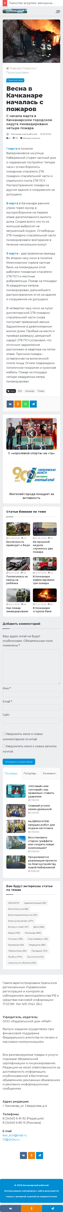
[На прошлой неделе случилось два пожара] (45, 529)
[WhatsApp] (25, 404)
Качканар (29, 391)
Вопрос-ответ (18, 926)
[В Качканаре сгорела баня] (45, 595)
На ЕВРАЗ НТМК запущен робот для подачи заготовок (41, 825)
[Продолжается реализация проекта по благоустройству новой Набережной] (16, 862)
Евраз (14, 932)
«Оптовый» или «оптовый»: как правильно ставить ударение (41, 791)
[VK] (10, 404)
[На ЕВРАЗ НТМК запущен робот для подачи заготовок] (16, 826)
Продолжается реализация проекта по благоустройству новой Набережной (42, 862)
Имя (7, 688)
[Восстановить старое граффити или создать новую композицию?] (16, 842)
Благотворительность (22, 915)
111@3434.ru (11, 1139)
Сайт (6, 714)
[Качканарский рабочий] (15, 11)
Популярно (31, 773)
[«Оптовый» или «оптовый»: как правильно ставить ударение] (16, 791)
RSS (20, 391)
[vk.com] (23, 1155)
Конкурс (15, 938)
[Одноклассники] (17, 404)
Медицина (37, 944)
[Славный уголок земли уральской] (16, 810)
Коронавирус (38, 938)
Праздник (39, 950)
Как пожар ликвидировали (17, 609)
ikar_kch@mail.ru (15, 1135)
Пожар (41, 391)
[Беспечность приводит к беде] (18, 529)
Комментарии (51, 773)
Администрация (35, 903)
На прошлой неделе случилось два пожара (43, 546)
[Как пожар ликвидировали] (18, 595)
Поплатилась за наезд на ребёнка (17, 580)
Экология (35, 956)
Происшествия (17, 72)
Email (7, 701)
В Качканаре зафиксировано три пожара (44, 580)
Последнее (13, 773)
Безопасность (18, 909)
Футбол (15, 956)
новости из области (22, 962)
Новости (29, 68)
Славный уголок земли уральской (40, 807)
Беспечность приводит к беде (18, 543)
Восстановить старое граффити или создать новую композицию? (41, 842)
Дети (38, 926)
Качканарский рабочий (24, 134)
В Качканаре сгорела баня (42, 609)
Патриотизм (17, 950)
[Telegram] (33, 404)
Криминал (16, 944)
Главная (15, 68)
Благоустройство (20, 921)
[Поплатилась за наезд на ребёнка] (18, 564)
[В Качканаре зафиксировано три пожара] (45, 564)
